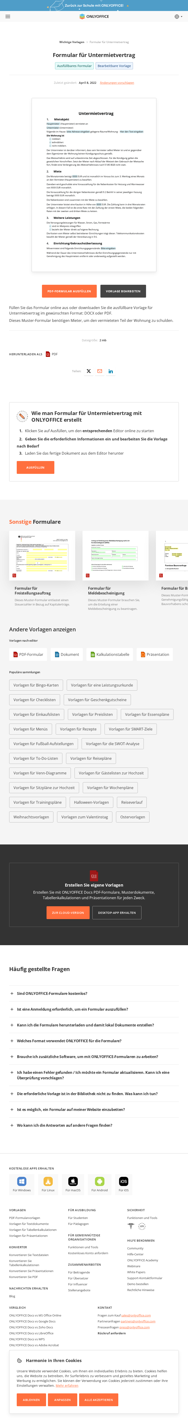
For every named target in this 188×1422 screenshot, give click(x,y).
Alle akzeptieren (99, 1400)
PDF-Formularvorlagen (24, 1218)
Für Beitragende (79, 1272)
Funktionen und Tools (83, 1247)
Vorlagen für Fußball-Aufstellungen (44, 743)
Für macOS (73, 1190)
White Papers (136, 1272)
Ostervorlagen (132, 817)
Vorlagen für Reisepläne (91, 758)
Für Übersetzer (78, 1278)
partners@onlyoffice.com (138, 1321)
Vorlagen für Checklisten (35, 699)
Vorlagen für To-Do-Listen (36, 758)
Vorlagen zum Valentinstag (84, 817)
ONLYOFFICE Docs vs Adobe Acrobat (34, 1345)
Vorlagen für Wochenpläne (110, 787)
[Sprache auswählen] (178, 16)
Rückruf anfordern (112, 1333)
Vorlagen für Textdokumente (29, 1224)
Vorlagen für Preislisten (92, 714)
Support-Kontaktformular (144, 1278)
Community (135, 1248)
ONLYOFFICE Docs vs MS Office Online (35, 1315)
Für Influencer (77, 1284)
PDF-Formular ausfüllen (69, 291)
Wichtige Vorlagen (71, 42)
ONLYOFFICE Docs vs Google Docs (32, 1321)
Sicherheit (136, 1210)
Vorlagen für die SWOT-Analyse (112, 743)
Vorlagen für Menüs (31, 729)
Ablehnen (31, 1400)
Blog (12, 1296)
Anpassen (62, 1400)
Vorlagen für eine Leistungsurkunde (102, 685)
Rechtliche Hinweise (140, 1290)
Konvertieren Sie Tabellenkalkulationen (24, 1263)
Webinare (133, 1266)
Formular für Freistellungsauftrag (33, 591)
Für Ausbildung (82, 1210)
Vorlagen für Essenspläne (147, 714)
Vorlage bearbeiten (123, 291)
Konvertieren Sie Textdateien (29, 1255)
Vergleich (17, 1307)
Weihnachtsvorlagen (31, 817)
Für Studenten (78, 1218)
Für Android (99, 1190)
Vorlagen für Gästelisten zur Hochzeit (111, 773)
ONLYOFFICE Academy (142, 1260)
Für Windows (22, 1190)
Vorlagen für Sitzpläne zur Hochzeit (44, 787)
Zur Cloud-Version (68, 913)
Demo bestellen (138, 1284)
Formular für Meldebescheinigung (106, 591)
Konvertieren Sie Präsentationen (31, 1271)
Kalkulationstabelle (113, 654)
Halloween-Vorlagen (91, 802)
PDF (55, 354)
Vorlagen (17, 1210)
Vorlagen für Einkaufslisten (37, 714)
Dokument (70, 654)
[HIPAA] (131, 1227)
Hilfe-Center (135, 1254)
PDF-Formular (31, 654)
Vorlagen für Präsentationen (28, 1236)
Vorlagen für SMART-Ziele (130, 729)
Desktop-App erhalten (117, 913)
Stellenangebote (79, 1290)
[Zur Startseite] (94, 16)
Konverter (18, 1247)
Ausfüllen (35, 467)
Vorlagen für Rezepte (78, 729)
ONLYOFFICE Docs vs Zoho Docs (31, 1327)
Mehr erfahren (67, 1385)
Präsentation (158, 654)
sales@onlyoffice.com (136, 1315)
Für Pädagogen (78, 1224)
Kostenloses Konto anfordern (88, 1253)
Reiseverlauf (131, 802)
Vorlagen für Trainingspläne (38, 802)
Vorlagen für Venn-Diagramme (40, 773)
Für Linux (48, 1190)
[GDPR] (142, 1227)
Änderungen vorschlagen (117, 83)
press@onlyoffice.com (134, 1327)
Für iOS (124, 1190)
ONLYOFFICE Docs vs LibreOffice (31, 1333)
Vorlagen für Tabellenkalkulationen (33, 1230)
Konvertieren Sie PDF (23, 1277)
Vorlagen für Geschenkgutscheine (97, 699)
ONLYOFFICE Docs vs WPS (27, 1339)
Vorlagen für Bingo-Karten (36, 685)
